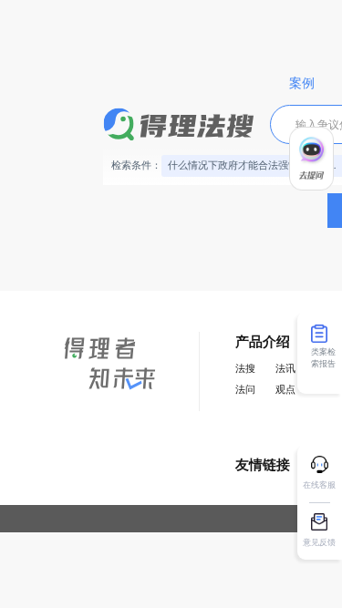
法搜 (245, 369)
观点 (285, 390)
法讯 (285, 369)
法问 (245, 390)
